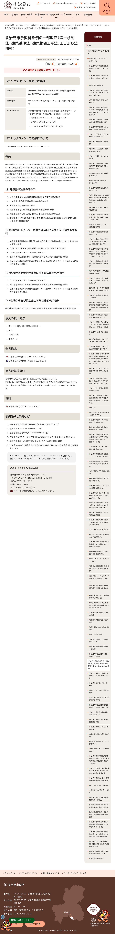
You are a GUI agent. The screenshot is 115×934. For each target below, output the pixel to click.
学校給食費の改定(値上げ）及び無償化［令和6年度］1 (99, 348)
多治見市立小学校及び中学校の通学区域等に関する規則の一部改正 (98, 166)
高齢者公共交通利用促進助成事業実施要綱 (98, 226)
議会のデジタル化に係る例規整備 (99, 692)
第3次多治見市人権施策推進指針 (99, 628)
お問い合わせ (35, 924)
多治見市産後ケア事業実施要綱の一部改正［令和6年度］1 (99, 78)
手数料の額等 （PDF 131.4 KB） (23, 406)
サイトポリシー (11, 873)
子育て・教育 (27, 14)
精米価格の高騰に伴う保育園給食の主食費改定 (98, 553)
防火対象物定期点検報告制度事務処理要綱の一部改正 (98, 806)
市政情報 (88, 14)
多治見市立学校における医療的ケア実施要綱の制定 (98, 128)
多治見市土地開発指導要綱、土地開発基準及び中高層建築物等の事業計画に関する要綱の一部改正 (99, 438)
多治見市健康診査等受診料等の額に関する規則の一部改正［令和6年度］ (98, 93)
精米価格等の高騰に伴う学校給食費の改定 (98, 480)
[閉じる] (3, 917)
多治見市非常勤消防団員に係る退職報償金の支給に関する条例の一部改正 (98, 824)
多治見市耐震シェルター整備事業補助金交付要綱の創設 (99, 779)
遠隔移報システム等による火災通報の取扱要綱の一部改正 (99, 578)
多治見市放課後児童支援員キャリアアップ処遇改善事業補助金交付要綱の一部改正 (99, 324)
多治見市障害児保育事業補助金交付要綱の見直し (98, 421)
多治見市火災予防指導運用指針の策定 (98, 233)
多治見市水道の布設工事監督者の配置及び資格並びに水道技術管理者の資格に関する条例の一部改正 (98, 252)
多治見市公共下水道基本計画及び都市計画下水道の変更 (98, 371)
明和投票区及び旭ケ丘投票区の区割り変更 (98, 150)
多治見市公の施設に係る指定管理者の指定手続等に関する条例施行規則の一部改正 (98, 306)
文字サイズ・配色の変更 (86, 7)
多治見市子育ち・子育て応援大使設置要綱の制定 (99, 487)
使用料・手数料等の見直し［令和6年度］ (98, 182)
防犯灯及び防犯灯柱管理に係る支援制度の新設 (98, 428)
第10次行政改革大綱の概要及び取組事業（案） (99, 536)
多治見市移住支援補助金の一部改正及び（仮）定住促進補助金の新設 (98, 522)
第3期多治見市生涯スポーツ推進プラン (99, 743)
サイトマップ (45, 3)
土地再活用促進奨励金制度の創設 (98, 614)
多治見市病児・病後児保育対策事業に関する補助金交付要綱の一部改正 (99, 544)
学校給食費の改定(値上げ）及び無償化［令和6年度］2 (99, 340)
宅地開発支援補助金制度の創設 (98, 621)
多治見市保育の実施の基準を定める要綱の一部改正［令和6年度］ (99, 281)
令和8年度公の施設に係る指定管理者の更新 (99, 699)
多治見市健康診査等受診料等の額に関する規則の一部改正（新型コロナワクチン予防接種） (98, 111)
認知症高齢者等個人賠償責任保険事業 (98, 175)
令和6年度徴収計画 (96, 85)
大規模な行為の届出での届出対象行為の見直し (98, 448)
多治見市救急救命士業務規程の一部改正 (98, 641)
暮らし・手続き (11, 14)
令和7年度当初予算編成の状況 (99, 472)
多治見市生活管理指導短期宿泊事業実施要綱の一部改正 (98, 263)
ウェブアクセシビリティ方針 (75, 873)
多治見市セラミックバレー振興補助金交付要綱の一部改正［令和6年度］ (99, 495)
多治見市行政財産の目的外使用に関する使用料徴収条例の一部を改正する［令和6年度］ (99, 399)
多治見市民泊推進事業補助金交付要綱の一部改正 (98, 316)
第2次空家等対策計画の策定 (99, 785)
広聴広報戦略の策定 (96, 858)
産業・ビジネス (73, 14)
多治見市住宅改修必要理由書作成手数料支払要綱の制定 (98, 588)
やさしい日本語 (89, 3)
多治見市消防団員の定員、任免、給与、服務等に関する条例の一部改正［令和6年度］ (99, 381)
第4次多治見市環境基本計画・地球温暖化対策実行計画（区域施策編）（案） (99, 605)
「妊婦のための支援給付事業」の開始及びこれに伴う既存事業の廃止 (99, 844)
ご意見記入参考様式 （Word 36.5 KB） (26, 361)
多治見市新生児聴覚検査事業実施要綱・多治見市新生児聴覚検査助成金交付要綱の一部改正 (99, 759)
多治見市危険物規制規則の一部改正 (98, 648)
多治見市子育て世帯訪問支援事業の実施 (98, 721)
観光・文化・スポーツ (57, 16)
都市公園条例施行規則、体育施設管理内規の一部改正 (99, 852)
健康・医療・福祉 (42, 16)
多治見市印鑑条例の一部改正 (98, 143)
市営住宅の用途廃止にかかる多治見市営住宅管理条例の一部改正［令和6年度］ (98, 505)
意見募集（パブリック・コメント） (59, 25)
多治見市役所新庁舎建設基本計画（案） (98, 297)
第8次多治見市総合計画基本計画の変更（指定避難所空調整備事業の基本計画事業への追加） (99, 199)
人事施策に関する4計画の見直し (99, 735)
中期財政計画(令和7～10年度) (99, 791)
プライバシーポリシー (30, 873)
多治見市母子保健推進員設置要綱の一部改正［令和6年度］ (99, 68)
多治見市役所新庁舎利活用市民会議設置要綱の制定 (98, 121)
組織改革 (92, 407)
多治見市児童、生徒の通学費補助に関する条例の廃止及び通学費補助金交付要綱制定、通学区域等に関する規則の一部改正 (99, 358)
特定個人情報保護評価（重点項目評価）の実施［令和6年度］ (99, 568)
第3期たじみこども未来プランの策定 (99, 560)
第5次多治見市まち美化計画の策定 (99, 750)
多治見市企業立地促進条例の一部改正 (98, 189)
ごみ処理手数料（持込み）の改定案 (98, 101)
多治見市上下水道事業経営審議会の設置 (98, 389)
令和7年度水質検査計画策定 (99, 529)
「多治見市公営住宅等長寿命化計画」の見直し (99, 414)
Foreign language (64, 3)
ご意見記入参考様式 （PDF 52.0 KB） (26, 357)
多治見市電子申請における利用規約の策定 (98, 514)
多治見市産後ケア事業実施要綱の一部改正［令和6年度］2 (99, 676)
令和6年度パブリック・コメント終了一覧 (91, 25)
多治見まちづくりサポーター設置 (99, 684)
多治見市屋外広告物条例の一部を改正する (98, 713)
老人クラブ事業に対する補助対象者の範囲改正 (99, 272)
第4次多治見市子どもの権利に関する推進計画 (99, 597)
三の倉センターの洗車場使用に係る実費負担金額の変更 (99, 289)
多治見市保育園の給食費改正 (98, 333)
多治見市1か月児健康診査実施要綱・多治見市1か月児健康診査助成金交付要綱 (99, 771)
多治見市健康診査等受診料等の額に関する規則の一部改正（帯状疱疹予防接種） (98, 834)
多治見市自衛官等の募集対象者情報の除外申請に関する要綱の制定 (98, 217)
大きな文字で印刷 (66, 64)
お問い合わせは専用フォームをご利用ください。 (34, 491)
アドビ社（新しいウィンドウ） (32, 459)
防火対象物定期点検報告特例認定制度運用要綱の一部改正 (98, 814)
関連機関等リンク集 (51, 873)
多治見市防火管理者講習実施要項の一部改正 (98, 799)
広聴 (41, 25)
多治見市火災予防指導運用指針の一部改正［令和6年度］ (99, 706)
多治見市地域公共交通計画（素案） (98, 157)
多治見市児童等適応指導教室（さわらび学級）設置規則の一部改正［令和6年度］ (98, 241)
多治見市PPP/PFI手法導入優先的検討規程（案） (99, 135)
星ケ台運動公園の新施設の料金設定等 (98, 209)
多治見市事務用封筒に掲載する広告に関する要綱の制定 (99, 455)
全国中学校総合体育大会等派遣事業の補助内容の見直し (98, 464)
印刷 (48, 64)
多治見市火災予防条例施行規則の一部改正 (98, 655)
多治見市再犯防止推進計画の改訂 (98, 728)
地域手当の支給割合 (96, 634)
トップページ (21, 25)
